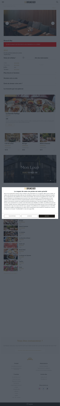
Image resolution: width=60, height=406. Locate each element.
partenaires (12, 193)
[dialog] (30, 203)
